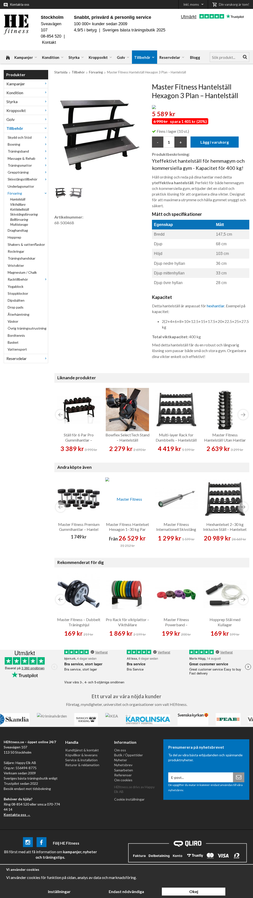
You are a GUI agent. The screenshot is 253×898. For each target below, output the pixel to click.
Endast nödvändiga (126, 891)
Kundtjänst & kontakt (82, 750)
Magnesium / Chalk (22, 272)
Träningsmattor (20, 165)
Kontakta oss (19, 4)
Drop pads (15, 307)
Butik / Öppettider (128, 755)
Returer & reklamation (82, 765)
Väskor (13, 321)
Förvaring (15, 193)
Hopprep (14, 237)
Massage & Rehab (21, 158)
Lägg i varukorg (214, 142)
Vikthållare (17, 204)
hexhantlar (215, 305)
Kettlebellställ (19, 209)
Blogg (195, 57)
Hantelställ (17, 199)
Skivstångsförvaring (24, 214)
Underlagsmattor (21, 186)
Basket (13, 342)
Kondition (50, 57)
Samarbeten (123, 770)
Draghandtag (18, 230)
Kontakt (49, 42)
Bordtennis (16, 335)
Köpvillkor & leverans (81, 755)
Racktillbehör (18, 279)
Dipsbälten (16, 300)
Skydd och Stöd (20, 137)
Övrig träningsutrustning (27, 328)
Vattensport (17, 349)
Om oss (120, 750)
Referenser (123, 775)
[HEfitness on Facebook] (41, 843)
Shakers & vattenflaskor (26, 244)
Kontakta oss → (17, 814)
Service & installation (81, 760)
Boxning (14, 144)
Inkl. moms (191, 4)
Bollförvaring (19, 219)
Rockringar (16, 251)
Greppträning (18, 172)
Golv (121, 57)
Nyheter (120, 760)
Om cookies (123, 780)
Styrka (74, 57)
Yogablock (15, 286)
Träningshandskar (21, 258)
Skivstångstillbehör (22, 179)
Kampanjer (23, 57)
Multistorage (19, 224)
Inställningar (59, 891)
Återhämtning (18, 314)
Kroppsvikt (98, 57)
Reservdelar (169, 57)
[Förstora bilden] (98, 132)
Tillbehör (142, 57)
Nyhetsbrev (123, 765)
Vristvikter (16, 265)
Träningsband (18, 151)
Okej (193, 891)
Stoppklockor (18, 293)
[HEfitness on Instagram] (28, 843)
